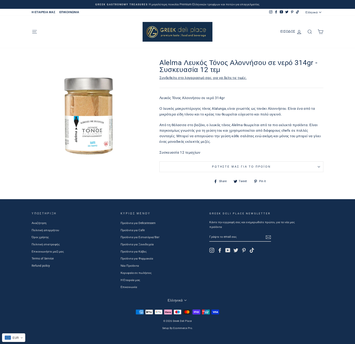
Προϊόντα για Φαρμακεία (137, 258)
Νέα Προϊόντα (130, 265)
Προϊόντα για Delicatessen (138, 223)
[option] (177, 4)
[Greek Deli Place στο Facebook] (219, 250)
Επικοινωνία (129, 287)
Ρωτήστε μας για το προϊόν (241, 166)
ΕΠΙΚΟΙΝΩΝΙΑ (69, 12)
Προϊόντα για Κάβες (134, 251)
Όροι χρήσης (40, 237)
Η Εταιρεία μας (130, 280)
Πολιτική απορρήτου (45, 230)
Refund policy (41, 265)
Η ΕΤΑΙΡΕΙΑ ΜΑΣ (43, 12)
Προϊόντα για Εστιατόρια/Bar (140, 237)
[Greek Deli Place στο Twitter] (235, 250)
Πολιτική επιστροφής (46, 244)
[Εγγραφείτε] (268, 237)
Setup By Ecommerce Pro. (177, 328)
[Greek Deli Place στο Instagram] (211, 250)
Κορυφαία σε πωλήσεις (136, 273)
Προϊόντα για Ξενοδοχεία (137, 244)
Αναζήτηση (39, 223)
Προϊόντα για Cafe (133, 230)
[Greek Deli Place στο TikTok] (251, 250)
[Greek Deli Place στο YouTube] (227, 250)
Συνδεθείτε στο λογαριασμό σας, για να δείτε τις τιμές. (203, 78)
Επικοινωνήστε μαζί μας (48, 251)
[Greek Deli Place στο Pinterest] (243, 250)
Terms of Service (43, 258)
